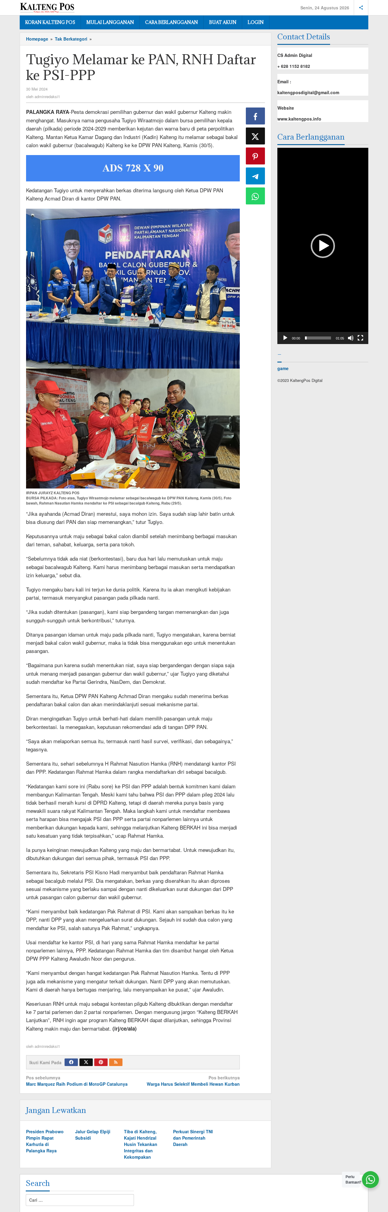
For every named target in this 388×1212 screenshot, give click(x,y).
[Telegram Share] (255, 175)
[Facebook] (71, 1062)
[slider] (318, 337)
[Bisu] (351, 338)
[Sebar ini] (255, 116)
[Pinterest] (101, 1062)
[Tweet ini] (255, 135)
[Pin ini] (255, 155)
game (283, 368)
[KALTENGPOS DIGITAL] (47, 6)
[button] (323, 246)
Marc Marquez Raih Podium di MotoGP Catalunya (77, 1081)
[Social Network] (361, 7)
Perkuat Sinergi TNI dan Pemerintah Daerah (193, 1137)
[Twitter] (86, 1062)
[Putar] (285, 338)
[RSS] (115, 1062)
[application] (322, 246)
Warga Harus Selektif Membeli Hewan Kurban (193, 1081)
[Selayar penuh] (360, 338)
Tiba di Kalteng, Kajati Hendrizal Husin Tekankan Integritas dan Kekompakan (140, 1144)
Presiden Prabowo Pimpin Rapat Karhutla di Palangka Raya (45, 1141)
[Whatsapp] (255, 195)
